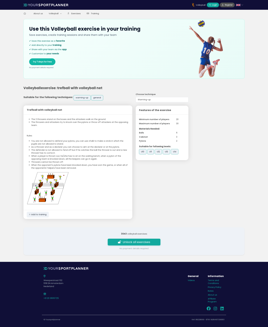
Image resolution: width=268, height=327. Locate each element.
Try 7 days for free (42, 61)
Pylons (142, 141)
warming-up (82, 97)
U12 (158, 151)
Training (95, 13)
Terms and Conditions (213, 282)
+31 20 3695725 (51, 298)
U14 (174, 151)
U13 (166, 151)
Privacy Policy (214, 287)
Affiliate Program (212, 300)
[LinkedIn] (221, 309)
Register (228, 4)
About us (38, 13)
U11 (150, 151)
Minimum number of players (154, 119)
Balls (141, 132)
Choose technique (146, 94)
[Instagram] (215, 309)
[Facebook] (208, 309)
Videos (191, 280)
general (97, 97)
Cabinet (143, 137)
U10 (142, 151)
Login (214, 4)
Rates (211, 291)
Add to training (38, 214)
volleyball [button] (54, 13)
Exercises (76, 13)
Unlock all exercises (136, 242)
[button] (239, 5)
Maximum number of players (154, 123)
